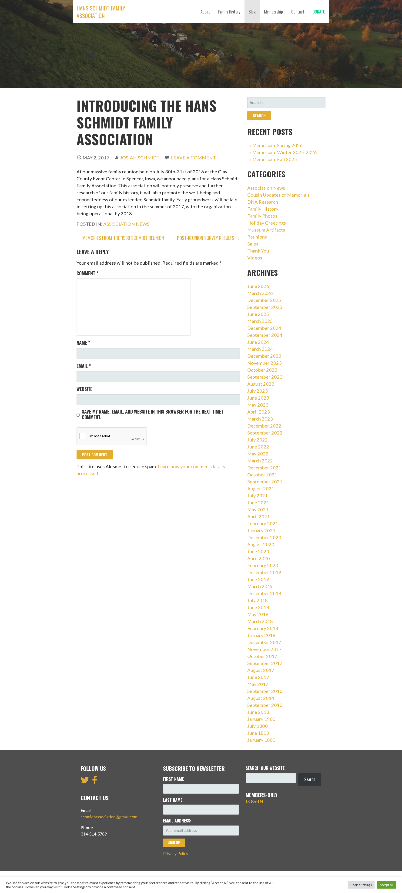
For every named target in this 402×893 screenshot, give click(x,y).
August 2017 (260, 670)
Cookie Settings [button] (361, 885)
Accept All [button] (386, 885)
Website (84, 388)
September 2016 (264, 691)
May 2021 (257, 509)
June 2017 (258, 677)
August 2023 (260, 384)
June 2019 (258, 579)
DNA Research (262, 202)
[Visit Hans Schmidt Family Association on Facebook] (94, 781)
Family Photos (262, 216)
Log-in (254, 801)
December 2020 (264, 537)
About (205, 12)
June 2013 (258, 712)
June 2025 (258, 314)
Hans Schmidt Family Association (101, 12)
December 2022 (264, 425)
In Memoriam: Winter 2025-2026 (282, 152)
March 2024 (260, 349)
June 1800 (258, 733)
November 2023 (264, 363)
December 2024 (264, 328)
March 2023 (260, 418)
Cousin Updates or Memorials (278, 195)
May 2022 (257, 453)
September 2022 (264, 432)
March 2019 (260, 586)
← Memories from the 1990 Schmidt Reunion (120, 237)
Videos (254, 257)
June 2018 (258, 607)
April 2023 (258, 411)
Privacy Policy (175, 853)
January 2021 (261, 530)
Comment (87, 273)
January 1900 (261, 719)
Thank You (258, 250)
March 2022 (260, 460)
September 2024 (264, 335)
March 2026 (260, 293)
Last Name (172, 800)
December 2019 (264, 572)
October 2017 (262, 656)
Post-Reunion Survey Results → (208, 237)
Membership (273, 12)
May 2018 (257, 614)
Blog (252, 12)
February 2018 (262, 628)
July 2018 (257, 600)
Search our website (265, 768)
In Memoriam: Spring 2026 (275, 145)
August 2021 (260, 488)
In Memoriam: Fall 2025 (272, 159)
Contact (297, 12)
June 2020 (258, 551)
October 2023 (262, 370)
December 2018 (264, 593)
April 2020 (258, 558)
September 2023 (264, 377)
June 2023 (258, 398)
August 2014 (260, 698)
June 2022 (258, 446)
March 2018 (260, 621)
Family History (229, 12)
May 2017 (257, 684)
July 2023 (257, 391)
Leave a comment (193, 157)
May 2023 (257, 405)
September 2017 (264, 663)
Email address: (177, 821)
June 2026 (258, 286)
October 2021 (262, 474)
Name (83, 342)
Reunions (257, 236)
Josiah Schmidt (139, 157)
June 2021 (258, 502)
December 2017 (264, 642)
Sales (252, 243)
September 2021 (264, 481)
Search (309, 779)
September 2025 (264, 307)
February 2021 (262, 523)
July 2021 (257, 495)
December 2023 (264, 356)
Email (84, 365)
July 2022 (257, 439)
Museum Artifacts (266, 230)
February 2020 (262, 565)
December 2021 (264, 467)
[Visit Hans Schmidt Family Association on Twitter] (85, 781)
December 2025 (264, 300)
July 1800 (257, 726)
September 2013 (264, 705)
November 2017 (264, 649)
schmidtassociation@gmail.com (109, 816)
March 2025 (260, 321)
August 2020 (260, 544)
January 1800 (261, 740)
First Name (173, 779)
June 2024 (258, 342)
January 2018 (261, 635)
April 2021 (258, 516)
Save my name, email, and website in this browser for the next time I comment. (152, 414)
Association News (126, 224)
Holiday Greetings (266, 223)
